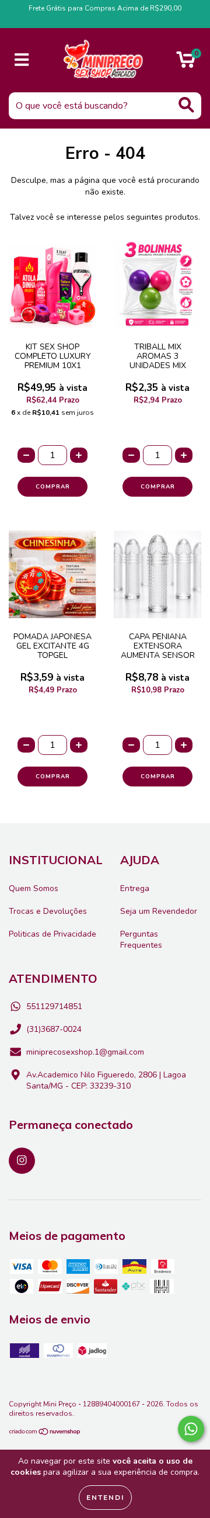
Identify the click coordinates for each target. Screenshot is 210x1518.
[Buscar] (186, 105)
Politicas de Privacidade (52, 934)
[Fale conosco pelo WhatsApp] (191, 1429)
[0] (185, 63)
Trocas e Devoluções (48, 911)
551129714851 (54, 1006)
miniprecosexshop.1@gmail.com (85, 1052)
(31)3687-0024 (54, 1029)
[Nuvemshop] (45, 1433)
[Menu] (22, 60)
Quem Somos (33, 888)
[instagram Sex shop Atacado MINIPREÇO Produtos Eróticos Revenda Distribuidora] (22, 1161)
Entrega (134, 888)
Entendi (105, 1497)
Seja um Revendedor (158, 911)
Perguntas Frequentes (141, 939)
